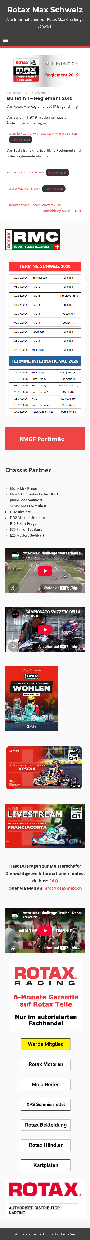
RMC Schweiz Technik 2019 (23, 189)
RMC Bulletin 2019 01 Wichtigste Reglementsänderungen (42, 133)
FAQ (53, 881)
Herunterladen (20, 140)
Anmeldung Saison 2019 (62, 211)
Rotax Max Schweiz (45, 9)
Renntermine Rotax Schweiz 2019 (35, 205)
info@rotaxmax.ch (62, 888)
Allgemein (42, 93)
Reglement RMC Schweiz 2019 (25, 173)
